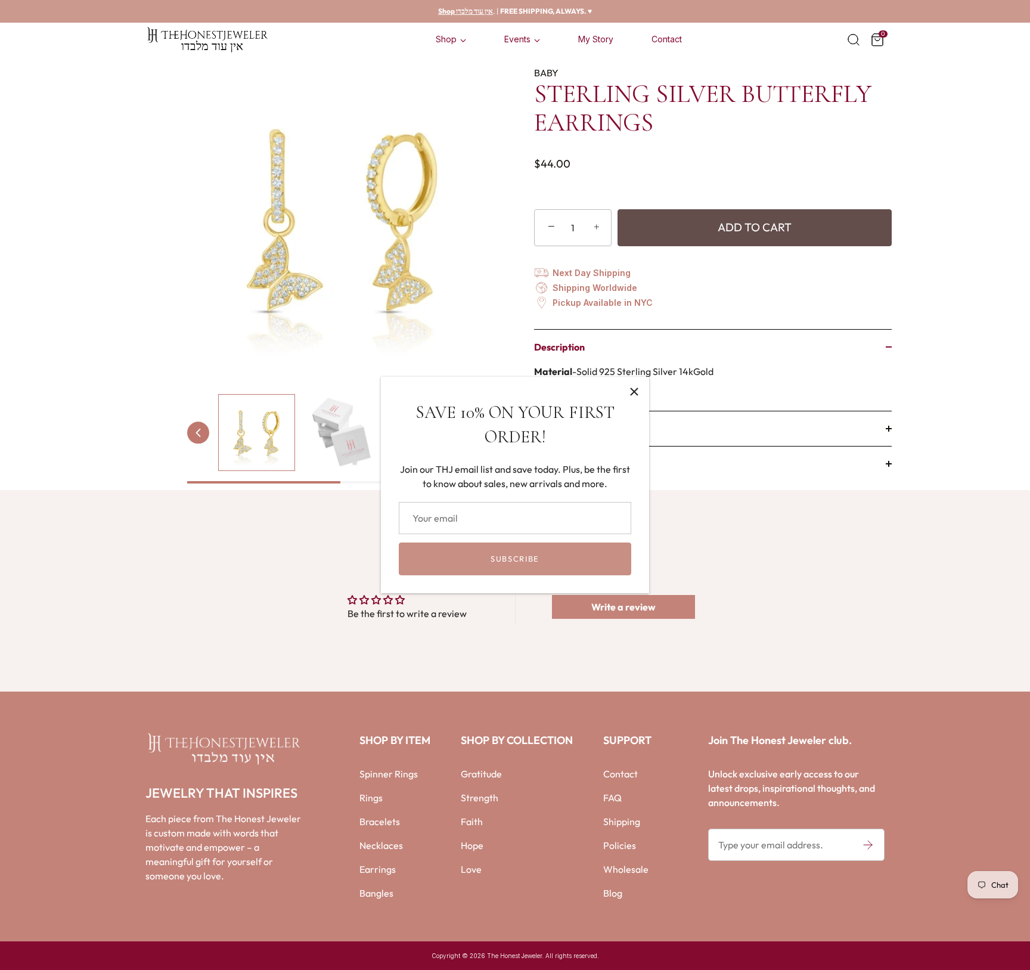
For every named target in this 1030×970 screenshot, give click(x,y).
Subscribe (515, 558)
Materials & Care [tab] (569, 429)
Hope (472, 845)
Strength (479, 798)
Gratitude (481, 774)
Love (471, 869)
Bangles (376, 893)
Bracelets (379, 822)
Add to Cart (755, 227)
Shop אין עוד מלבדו (465, 11)
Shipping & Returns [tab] (574, 464)
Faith (472, 822)
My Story (595, 39)
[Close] (634, 392)
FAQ (612, 798)
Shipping (621, 822)
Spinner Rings (388, 774)
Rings (371, 798)
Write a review (623, 607)
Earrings (377, 869)
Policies (619, 845)
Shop (446, 39)
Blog (612, 893)
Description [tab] (559, 347)
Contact (666, 39)
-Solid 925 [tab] (623, 378)
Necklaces (381, 845)
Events (517, 39)
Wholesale (626, 869)
